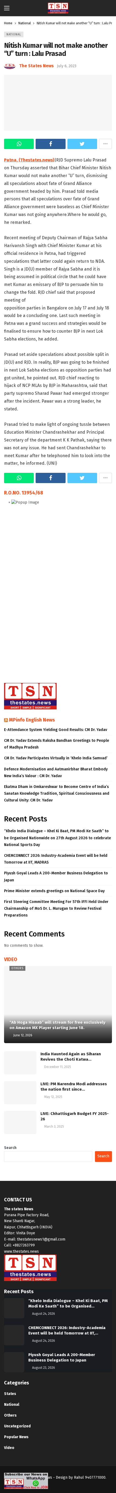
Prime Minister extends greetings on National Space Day (54, 891)
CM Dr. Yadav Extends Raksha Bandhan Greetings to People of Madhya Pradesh (56, 744)
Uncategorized (17, 1426)
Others (17, 968)
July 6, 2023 (66, 66)
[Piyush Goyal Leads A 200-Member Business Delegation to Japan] (14, 1362)
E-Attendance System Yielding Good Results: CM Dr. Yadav (55, 729)
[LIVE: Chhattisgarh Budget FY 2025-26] (20, 1122)
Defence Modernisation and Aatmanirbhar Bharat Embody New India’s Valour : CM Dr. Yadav (56, 772)
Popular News (16, 1437)
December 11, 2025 (57, 1067)
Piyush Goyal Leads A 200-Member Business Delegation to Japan (56, 876)
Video (9, 1447)
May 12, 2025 (53, 1097)
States (10, 1393)
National (13, 34)
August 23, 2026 (43, 1368)
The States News (36, 65)
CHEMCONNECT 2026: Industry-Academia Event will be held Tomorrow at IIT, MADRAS (55, 859)
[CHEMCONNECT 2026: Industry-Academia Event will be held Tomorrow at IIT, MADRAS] (14, 1335)
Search (10, 1147)
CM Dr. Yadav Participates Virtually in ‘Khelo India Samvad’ (55, 758)
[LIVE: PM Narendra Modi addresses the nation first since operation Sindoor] (20, 1092)
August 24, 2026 (43, 1314)
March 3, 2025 (54, 1126)
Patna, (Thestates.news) (29, 160)
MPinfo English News (32, 720)
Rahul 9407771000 (89, 1477)
